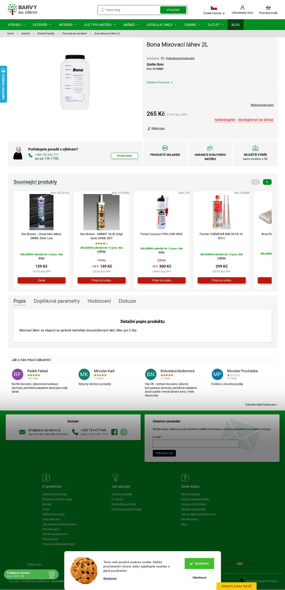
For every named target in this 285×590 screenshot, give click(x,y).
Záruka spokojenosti (54, 534)
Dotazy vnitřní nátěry (194, 504)
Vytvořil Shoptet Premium (262, 581)
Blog (184, 524)
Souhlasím (202, 563)
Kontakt (47, 504)
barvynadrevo (124, 432)
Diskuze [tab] (127, 301)
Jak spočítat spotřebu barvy (59, 524)
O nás (45, 509)
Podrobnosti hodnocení (180, 58)
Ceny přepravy (51, 519)
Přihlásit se (164, 453)
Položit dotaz (124, 155)
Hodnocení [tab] (99, 301)
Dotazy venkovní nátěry (195, 499)
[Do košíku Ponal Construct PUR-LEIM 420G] (162, 280)
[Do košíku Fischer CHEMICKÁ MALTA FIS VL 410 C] (222, 280)
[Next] (267, 182)
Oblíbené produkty (53, 514)
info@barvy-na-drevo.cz (44, 430)
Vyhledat (173, 10)
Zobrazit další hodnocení (260, 404)
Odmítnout (199, 577)
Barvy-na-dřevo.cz (114, 432)
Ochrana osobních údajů (57, 499)
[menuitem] (16, 24)
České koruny (212, 13)
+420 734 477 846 (93, 430)
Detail (41, 280)
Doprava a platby (122, 494)
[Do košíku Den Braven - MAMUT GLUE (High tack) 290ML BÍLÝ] (102, 280)
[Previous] (255, 182)
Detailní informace (158, 82)
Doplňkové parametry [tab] (57, 301)
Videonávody (50, 539)
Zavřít (168, 128)
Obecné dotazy (190, 494)
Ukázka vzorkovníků (193, 509)
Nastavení (110, 578)
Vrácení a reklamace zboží (58, 544)
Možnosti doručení (262, 105)
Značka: (155, 64)
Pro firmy (117, 499)
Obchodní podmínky (54, 494)
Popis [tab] (20, 301)
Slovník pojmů (51, 529)
